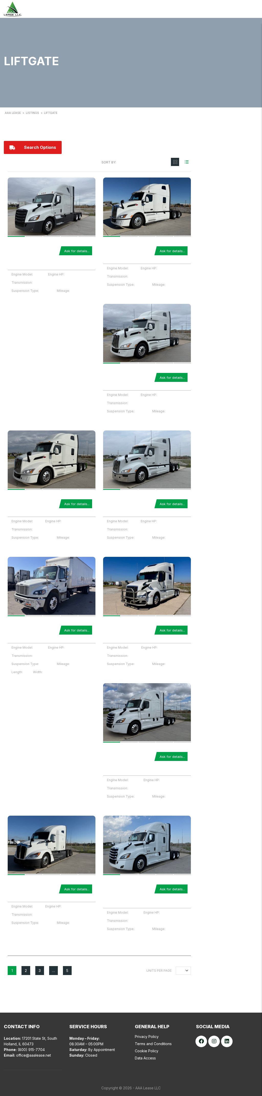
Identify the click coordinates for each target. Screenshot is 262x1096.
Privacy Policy (147, 1036)
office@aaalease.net (33, 1055)
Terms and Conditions (153, 1044)
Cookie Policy (146, 1051)
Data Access (145, 1058)
